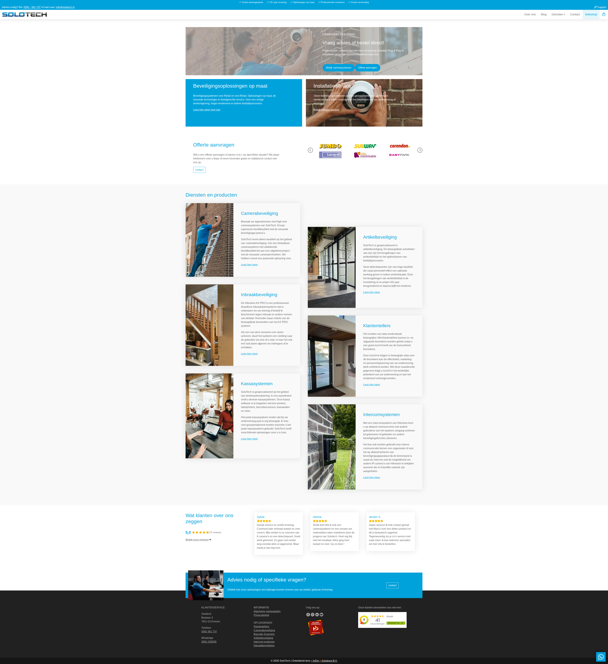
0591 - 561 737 (32, 7)
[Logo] (24, 14)
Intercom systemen (264, 641)
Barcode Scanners (264, 634)
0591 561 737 (209, 631)
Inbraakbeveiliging (259, 294)
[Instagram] (312, 614)
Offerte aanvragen (367, 67)
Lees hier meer (249, 264)
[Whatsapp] (601, 657)
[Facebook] (308, 614)
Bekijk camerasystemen (338, 67)
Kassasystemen (257, 383)
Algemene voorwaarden (267, 611)
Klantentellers (376, 325)
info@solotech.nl (65, 7)
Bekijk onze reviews (197, 539)
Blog (544, 14)
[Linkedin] (317, 614)
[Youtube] (321, 614)
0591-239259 (208, 641)
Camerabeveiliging (259, 213)
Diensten (557, 14)
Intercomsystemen (381, 414)
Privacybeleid (261, 615)
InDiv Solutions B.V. (324, 660)
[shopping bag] (604, 14)
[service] (209, 239)
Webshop (591, 14)
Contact (575, 14)
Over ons (530, 14)
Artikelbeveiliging (380, 237)
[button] (310, 150)
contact (199, 169)
